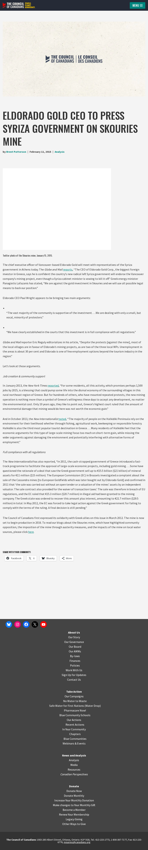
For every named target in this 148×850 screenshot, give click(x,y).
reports (67, 269)
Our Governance (74, 642)
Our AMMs (75, 651)
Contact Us (74, 679)
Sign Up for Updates (74, 675)
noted (62, 419)
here (31, 532)
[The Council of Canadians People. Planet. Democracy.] (19, 5)
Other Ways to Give (74, 824)
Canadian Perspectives (74, 774)
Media (74, 765)
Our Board (75, 646)
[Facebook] (26, 624)
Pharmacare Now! (75, 710)
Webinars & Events (74, 743)
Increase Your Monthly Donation (74, 800)
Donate (74, 786)
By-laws (75, 656)
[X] (35, 624)
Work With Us (74, 670)
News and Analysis (74, 755)
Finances (74, 661)
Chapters (75, 734)
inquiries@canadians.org (77, 842)
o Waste (82, 701)
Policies (75, 665)
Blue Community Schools (74, 715)
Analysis (59, 151)
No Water (69, 701)
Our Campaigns (74, 696)
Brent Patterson (16, 151)
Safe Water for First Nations (66, 705)
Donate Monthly (74, 795)
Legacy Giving (74, 819)
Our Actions (74, 720)
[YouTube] (43, 624)
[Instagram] (17, 624)
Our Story (74, 637)
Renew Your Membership (74, 814)
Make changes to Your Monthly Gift (74, 805)
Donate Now (74, 791)
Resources (74, 769)
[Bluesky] (9, 624)
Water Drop (93, 705)
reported (53, 385)
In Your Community (74, 729)
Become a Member (74, 810)
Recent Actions (75, 724)
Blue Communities (75, 738)
